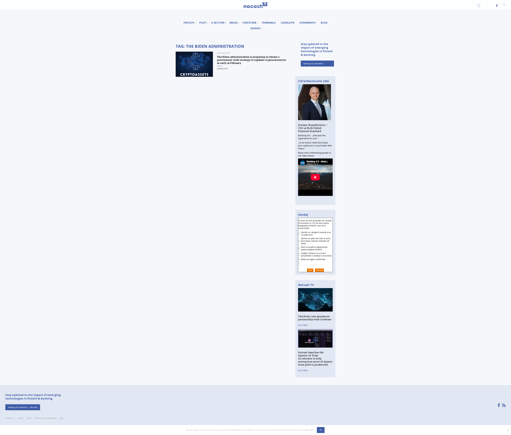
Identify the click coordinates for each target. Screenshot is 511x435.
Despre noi (9, 418)
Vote (310, 270)
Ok (321, 430)
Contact (20, 418)
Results (319, 270)
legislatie (287, 22)
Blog (324, 22)
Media (233, 22)
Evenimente (308, 22)
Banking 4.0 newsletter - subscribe (313, 64)
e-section (217, 22)
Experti (255, 28)
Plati (202, 22)
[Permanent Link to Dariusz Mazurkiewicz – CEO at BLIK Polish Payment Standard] (314, 122)
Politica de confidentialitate (46, 418)
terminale (268, 22)
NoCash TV (306, 285)
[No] (507, 430)
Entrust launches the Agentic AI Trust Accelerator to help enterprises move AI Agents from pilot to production (315, 358)
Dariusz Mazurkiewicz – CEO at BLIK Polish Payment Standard (313, 128)
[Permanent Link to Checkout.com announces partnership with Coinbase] (315, 313)
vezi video (303, 325)
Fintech (189, 22)
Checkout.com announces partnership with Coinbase (314, 318)
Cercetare (249, 22)
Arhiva (29, 418)
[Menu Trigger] (478, 5)
